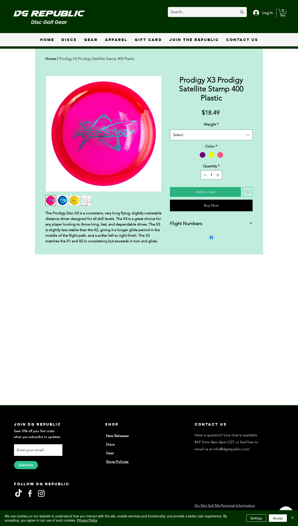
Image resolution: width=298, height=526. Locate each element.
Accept (278, 518)
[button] (283, 13)
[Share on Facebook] (211, 237)
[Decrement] (204, 175)
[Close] (292, 518)
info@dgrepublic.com (231, 449)
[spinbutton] (211, 175)
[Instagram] (41, 493)
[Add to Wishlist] (248, 192)
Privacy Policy (87, 520)
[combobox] (211, 135)
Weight (211, 124)
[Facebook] (29, 493)
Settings (256, 518)
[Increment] (218, 175)
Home (50, 58)
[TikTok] (18, 493)
